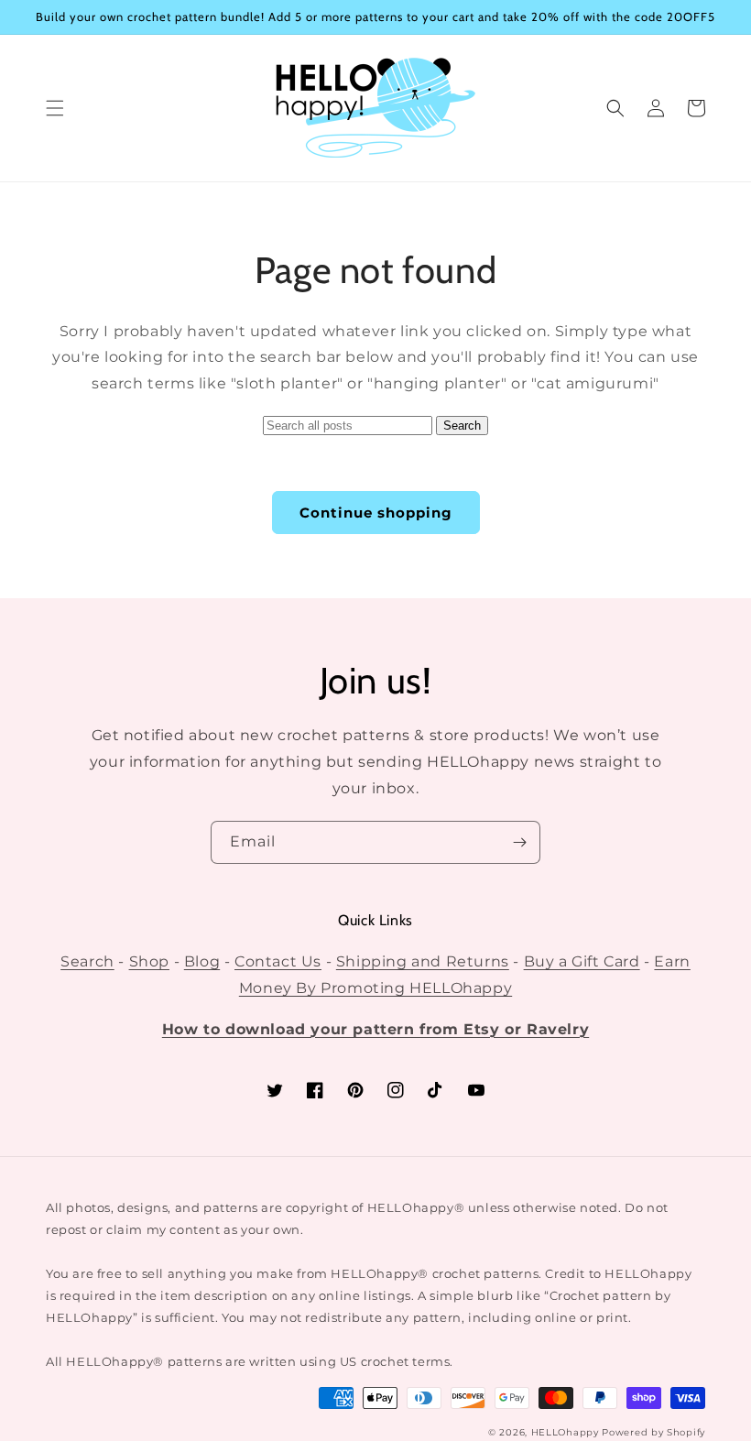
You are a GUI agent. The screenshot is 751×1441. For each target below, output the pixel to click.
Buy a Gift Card (582, 961)
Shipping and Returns (422, 961)
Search (87, 961)
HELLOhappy (565, 1432)
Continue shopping (375, 512)
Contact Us (277, 961)
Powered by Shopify (653, 1432)
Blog (202, 961)
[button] (55, 108)
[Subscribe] (519, 842)
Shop (149, 961)
